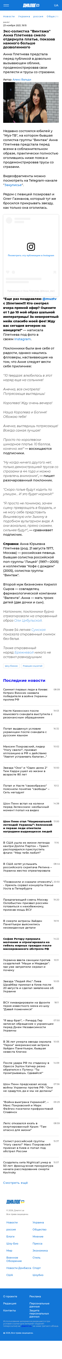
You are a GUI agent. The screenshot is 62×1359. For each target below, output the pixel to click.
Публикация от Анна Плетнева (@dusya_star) (31, 291)
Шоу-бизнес (11, 666)
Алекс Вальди (22, 79)
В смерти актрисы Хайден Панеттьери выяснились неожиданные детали (22, 924)
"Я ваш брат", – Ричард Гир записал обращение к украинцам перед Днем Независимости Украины (28, 1025)
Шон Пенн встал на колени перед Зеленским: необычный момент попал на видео (26, 807)
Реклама (35, 1296)
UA (56, 5)
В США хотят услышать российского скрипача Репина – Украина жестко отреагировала (27, 867)
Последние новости (24, 680)
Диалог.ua (26, 1326)
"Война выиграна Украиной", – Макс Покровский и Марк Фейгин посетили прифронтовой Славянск (28, 1107)
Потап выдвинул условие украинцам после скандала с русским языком (25, 732)
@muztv (49, 299)
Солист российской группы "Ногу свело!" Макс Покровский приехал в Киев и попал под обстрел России (27, 1146)
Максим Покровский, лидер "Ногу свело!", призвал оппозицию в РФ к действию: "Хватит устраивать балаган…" (25, 751)
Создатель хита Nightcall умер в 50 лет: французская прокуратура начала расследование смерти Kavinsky (28, 1167)
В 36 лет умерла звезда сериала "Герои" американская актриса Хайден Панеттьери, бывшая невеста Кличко (27, 1046)
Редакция (9, 1303)
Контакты (9, 1310)
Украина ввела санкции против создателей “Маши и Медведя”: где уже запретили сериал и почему (26, 965)
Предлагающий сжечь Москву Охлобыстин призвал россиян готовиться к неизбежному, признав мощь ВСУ (25, 904)
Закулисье (13, 185)
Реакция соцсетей (32, 666)
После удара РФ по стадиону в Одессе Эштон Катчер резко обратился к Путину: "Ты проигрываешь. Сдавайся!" (26, 1068)
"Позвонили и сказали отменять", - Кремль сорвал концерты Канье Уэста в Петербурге (28, 885)
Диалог (6, 22)
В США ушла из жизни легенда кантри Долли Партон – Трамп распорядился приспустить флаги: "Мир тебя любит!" (26, 847)
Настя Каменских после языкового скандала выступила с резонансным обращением (27, 714)
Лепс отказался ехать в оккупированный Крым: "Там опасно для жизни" (25, 1127)
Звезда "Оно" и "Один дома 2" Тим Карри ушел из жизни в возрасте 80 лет (25, 771)
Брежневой (24, 652)
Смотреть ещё (15, 1183)
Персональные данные (39, 1305)
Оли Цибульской (28, 620)
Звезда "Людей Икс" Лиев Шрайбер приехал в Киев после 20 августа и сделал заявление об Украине (28, 986)
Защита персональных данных (39, 1313)
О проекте (10, 1296)
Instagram (22, 339)
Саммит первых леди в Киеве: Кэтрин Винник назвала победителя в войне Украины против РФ (25, 694)
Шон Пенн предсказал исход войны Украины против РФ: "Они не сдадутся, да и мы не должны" (28, 1087)
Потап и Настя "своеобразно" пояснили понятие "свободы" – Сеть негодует (26, 789)
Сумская (38, 630)
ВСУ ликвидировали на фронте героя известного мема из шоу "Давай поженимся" (26, 1006)
